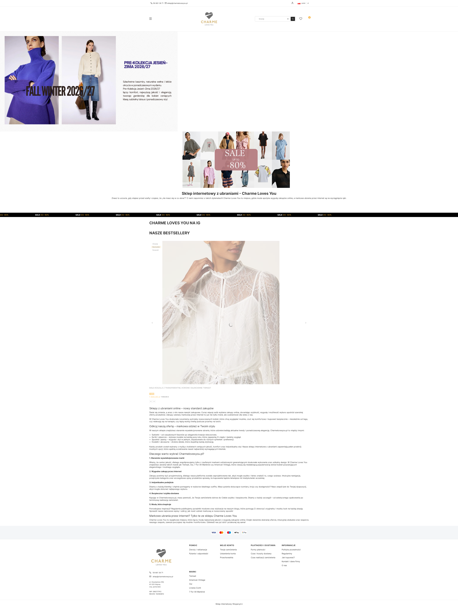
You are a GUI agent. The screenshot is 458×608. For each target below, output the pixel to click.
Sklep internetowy (228, 604)
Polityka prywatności (291, 549)
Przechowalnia (226, 557)
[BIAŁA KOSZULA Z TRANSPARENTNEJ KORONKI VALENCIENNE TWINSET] (220, 312)
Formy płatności (258, 549)
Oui (190, 584)
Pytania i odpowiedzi (198, 553)
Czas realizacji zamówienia (263, 557)
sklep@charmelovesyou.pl (177, 3)
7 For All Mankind (197, 592)
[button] (150, 18)
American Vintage (197, 580)
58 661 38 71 (158, 3)
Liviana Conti (195, 588)
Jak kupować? (288, 557)
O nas (284, 565)
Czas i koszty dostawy (261, 553)
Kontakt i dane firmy (291, 561)
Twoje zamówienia (228, 549)
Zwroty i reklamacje (198, 549)
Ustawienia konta (228, 553)
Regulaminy (287, 553)
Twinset (192, 576)
